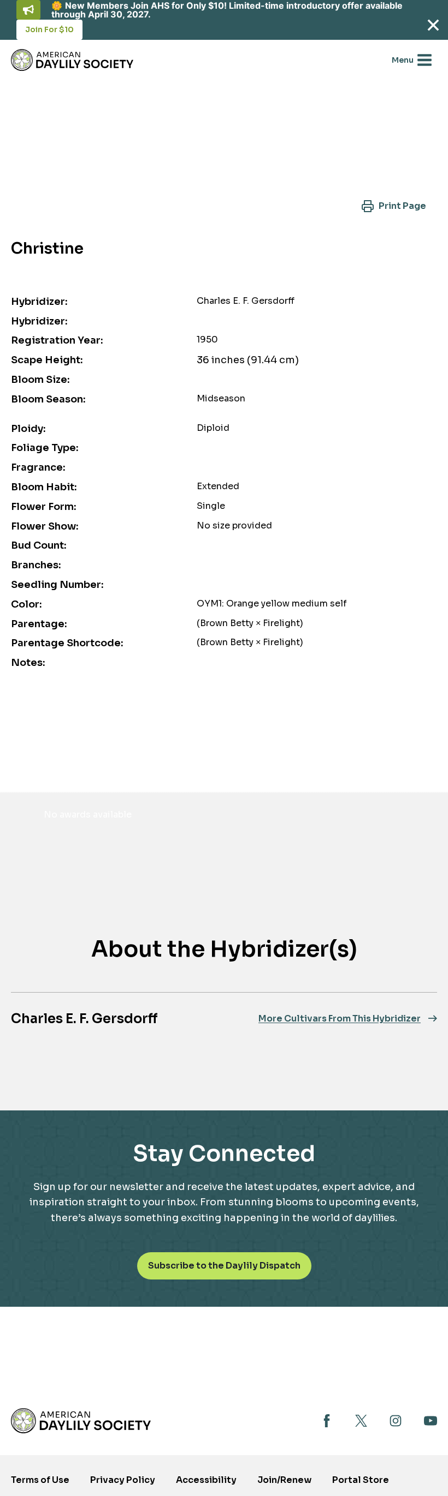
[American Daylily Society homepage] (81, 1420)
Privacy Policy (122, 1480)
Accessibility (206, 1480)
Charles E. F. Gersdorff (84, 1019)
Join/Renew (284, 1480)
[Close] (433, 25)
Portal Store (360, 1483)
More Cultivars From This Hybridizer (339, 1018)
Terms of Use (40, 1480)
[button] (393, 206)
